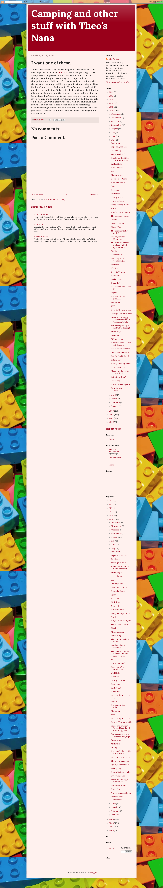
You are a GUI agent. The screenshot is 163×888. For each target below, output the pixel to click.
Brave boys (116, 331)
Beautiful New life (41, 206)
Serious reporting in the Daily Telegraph (120, 326)
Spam (113, 186)
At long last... (117, 339)
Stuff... (114, 251)
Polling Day (116, 360)
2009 (111, 411)
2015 (111, 96)
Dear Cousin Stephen (120, 348)
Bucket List (39, 224)
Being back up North (120, 205)
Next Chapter (117, 167)
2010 (111, 110)
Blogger (93, 872)
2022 (111, 92)
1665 (113, 306)
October (115, 121)
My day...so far (117, 223)
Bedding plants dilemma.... (118, 238)
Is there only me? (41, 214)
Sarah (113, 208)
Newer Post (37, 195)
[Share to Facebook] (61, 120)
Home (65, 195)
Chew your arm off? (120, 352)
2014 (111, 99)
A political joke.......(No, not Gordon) (121, 343)
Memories (115, 302)
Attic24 (112, 449)
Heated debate (118, 182)
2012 (111, 103)
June (113, 136)
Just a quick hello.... (119, 154)
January (115, 406)
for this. (63, 72)
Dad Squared (115, 457)
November (116, 117)
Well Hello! (116, 264)
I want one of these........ (117, 389)
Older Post (93, 195)
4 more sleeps (117, 201)
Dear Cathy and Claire (121, 310)
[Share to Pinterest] (64, 120)
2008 (111, 414)
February (115, 402)
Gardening (116, 150)
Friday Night (116, 164)
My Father (115, 335)
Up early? (115, 283)
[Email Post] (50, 120)
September (116, 125)
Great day (115, 380)
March (114, 399)
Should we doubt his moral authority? (120, 159)
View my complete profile (117, 82)
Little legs (115, 193)
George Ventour (118, 272)
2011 (111, 107)
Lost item (115, 143)
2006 (111, 422)
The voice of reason (120, 216)
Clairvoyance (117, 175)
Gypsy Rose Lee (118, 367)
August (114, 128)
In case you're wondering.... (118, 259)
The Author (114, 59)
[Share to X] (59, 120)
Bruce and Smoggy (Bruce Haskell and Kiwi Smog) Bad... (120, 319)
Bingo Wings (116, 227)
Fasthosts (115, 275)
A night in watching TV (121, 212)
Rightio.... (115, 292)
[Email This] (54, 120)
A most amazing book (121, 384)
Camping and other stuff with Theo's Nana (74, 25)
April (113, 395)
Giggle (114, 219)
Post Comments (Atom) (54, 199)
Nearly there (117, 197)
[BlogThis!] (57, 120)
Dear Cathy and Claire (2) (121, 288)
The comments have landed (120, 232)
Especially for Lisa (119, 147)
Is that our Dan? (118, 377)
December (116, 114)
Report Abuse (113, 428)
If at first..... (116, 268)
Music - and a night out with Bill (120, 372)
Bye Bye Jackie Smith (120, 356)
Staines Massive (41, 236)
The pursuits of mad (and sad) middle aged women (120, 244)
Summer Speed (115, 451)
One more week (118, 255)
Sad (112, 171)
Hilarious (115, 190)
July (113, 132)
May (113, 140)
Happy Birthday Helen (121, 363)
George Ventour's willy (121, 313)
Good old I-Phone (119, 179)
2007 (111, 418)
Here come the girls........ (118, 297)
